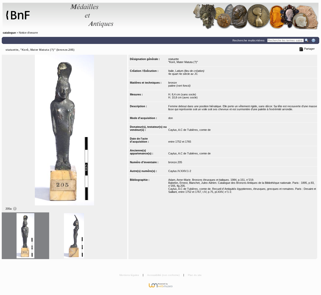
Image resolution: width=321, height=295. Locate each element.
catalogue (9, 32)
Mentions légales (129, 275)
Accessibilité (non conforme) (163, 275)
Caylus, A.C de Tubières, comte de (189, 129)
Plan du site (195, 275)
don (170, 118)
